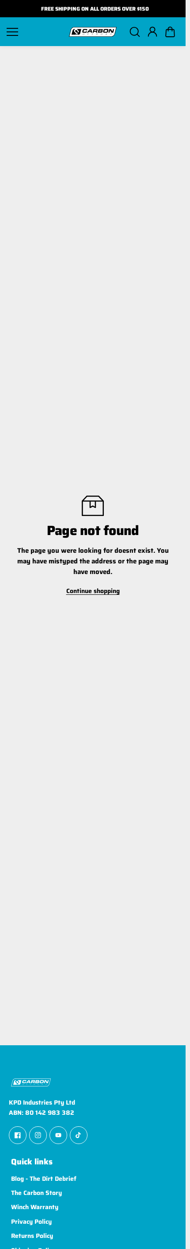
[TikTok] (78, 1135)
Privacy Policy (31, 1221)
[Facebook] (18, 1135)
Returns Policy (32, 1236)
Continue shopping (93, 591)
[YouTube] (58, 1135)
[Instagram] (38, 1135)
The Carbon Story (36, 1193)
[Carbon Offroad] (92, 31)
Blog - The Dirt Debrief (43, 1178)
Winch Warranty (34, 1207)
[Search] (135, 32)
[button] (170, 32)
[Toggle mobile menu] (34, 32)
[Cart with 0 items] (170, 32)
